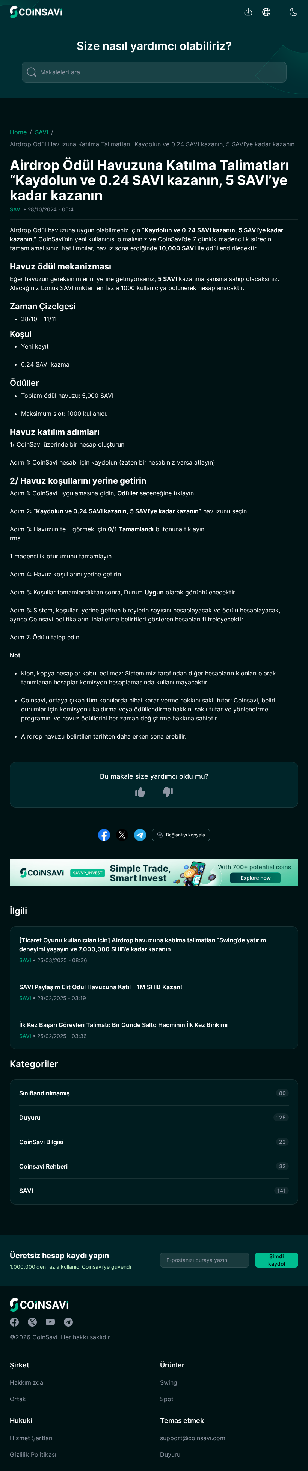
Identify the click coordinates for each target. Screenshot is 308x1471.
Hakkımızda (26, 1382)
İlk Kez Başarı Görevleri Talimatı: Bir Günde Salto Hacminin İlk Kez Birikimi (123, 1025)
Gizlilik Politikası (33, 1454)
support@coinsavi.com (192, 1438)
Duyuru (170, 1454)
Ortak (18, 1399)
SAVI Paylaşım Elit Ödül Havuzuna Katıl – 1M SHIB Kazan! (100, 987)
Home (18, 132)
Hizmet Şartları (31, 1438)
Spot (167, 1399)
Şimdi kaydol (276, 1260)
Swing (168, 1382)
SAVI (41, 132)
